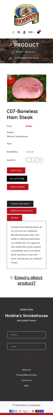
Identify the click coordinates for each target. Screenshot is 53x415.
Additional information (22, 210)
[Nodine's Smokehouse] (26, 15)
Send (26, 357)
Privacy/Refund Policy (26, 375)
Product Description (20, 203)
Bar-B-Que (30, 51)
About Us (26, 369)
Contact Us (26, 380)
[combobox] (31, 32)
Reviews (14, 217)
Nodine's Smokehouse (17, 136)
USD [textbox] (30, 32)
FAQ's (26, 385)
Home (19, 51)
